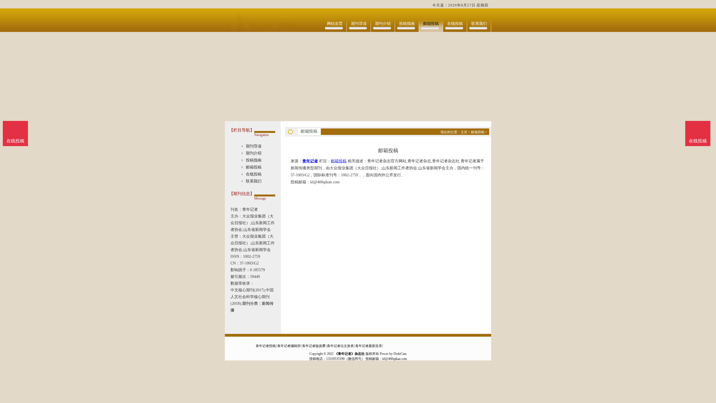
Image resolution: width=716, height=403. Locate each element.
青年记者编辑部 (289, 346)
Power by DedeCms (393, 354)
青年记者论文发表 (340, 346)
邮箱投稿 (431, 24)
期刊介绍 (383, 24)
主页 (464, 132)
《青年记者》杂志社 (350, 354)
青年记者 (310, 161)
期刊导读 (359, 24)
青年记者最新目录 (368, 346)
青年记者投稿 (266, 346)
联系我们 (479, 24)
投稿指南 (407, 24)
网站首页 (335, 24)
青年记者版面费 (314, 346)
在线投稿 (455, 24)
